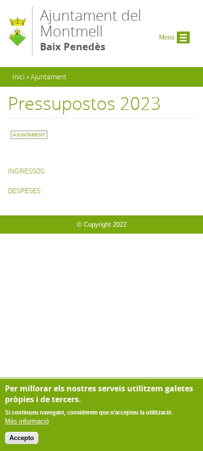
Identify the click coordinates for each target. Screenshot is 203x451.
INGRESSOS (26, 170)
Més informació (27, 421)
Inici (18, 76)
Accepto (21, 438)
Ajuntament (49, 76)
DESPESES (24, 190)
